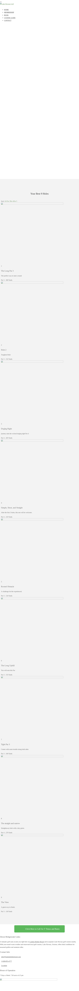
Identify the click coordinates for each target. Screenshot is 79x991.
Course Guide (9, 18)
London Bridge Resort (36, 942)
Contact (7, 20)
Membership (9, 12)
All (5, 201)
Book (6, 15)
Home (6, 9)
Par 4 (12, 201)
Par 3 (8, 201)
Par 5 (15, 201)
